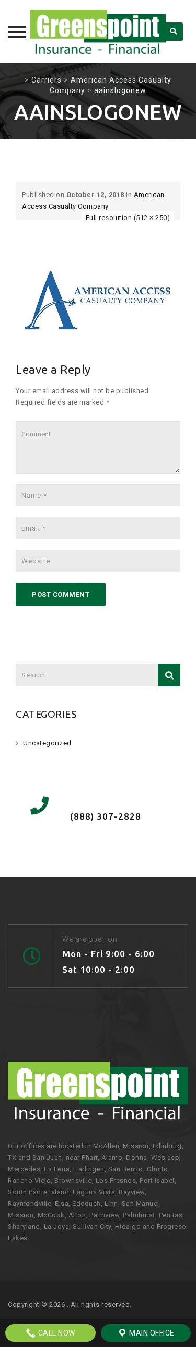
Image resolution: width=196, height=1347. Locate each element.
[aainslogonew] (98, 300)
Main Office (151, 1333)
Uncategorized (47, 743)
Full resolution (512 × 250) (128, 218)
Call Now (55, 1333)
